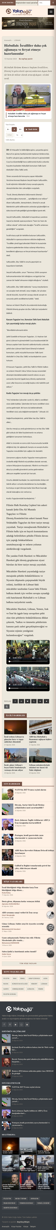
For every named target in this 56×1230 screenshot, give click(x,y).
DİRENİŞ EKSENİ (18, 989)
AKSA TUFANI (20, 1199)
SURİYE (6, 989)
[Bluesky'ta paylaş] (27, 701)
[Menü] (51, 12)
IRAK (14, 978)
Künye (26, 1226)
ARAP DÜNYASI (34, 978)
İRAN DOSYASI (9, 1203)
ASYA (45, 978)
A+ (20, 129)
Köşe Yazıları (16, 1226)
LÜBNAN (17, 40)
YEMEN (40, 989)
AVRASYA (30, 989)
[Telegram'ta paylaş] (46, 701)
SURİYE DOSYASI (10, 1208)
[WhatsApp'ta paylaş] (21, 701)
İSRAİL (22, 978)
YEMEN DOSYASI (26, 1203)
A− (8, 129)
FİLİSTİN (6, 978)
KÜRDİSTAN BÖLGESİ (19, 984)
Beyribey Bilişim (23, 1222)
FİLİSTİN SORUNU (9, 994)
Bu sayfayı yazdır (26, 59)
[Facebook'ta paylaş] (15, 701)
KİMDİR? (34, 984)
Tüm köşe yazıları (28, 963)
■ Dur (10, 135)
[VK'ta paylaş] (40, 701)
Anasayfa (7, 40)
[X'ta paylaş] (34, 701)
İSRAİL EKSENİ (43, 1203)
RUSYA (5, 984)
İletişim (33, 1226)
